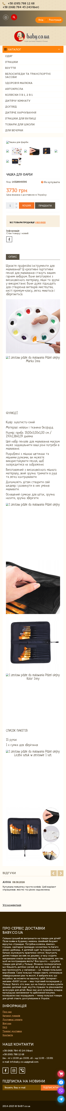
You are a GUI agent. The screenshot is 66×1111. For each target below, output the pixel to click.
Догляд (11, 106)
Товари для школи (20, 124)
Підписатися (52, 1087)
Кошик (26, 205)
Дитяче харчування (20, 112)
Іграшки (11, 62)
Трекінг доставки (12, 1031)
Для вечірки (14, 130)
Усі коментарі (12, 905)
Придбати (45, 206)
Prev (54, 873)
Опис (12, 256)
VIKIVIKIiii (40, 222)
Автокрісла (14, 88)
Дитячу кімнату (17, 100)
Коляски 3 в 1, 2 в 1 (19, 94)
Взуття (10, 68)
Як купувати (51, 182)
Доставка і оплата (12, 1019)
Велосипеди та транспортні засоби (28, 75)
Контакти (8, 1035)
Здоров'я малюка (18, 83)
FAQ (5, 1027)
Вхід (40, 20)
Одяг (9, 56)
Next (60, 873)
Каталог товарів (11, 1015)
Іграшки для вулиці (20, 118)
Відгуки (7, 1023)
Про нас (7, 1012)
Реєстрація (55, 20)
